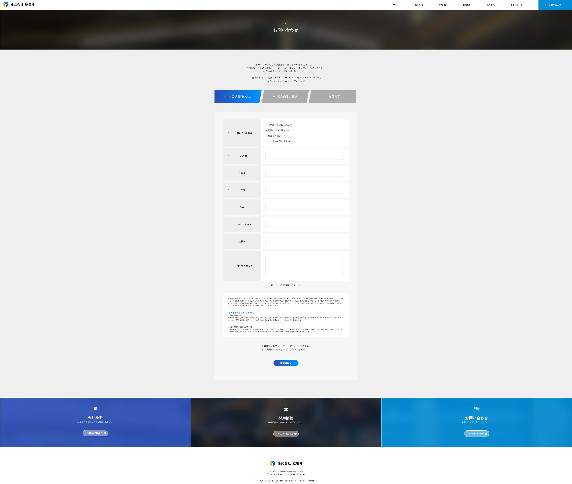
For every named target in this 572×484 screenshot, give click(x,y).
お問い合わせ (555, 5)
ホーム (396, 5)
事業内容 (443, 5)
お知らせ (419, 5)
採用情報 (491, 5)
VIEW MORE (95, 433)
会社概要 (467, 5)
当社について (516, 5)
